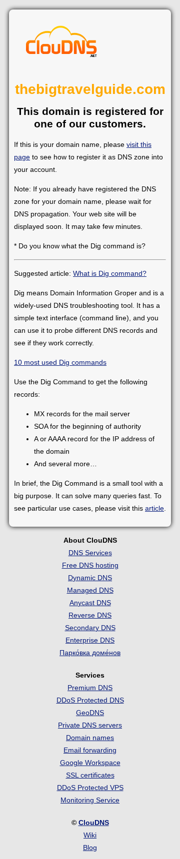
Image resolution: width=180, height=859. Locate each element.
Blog (90, 848)
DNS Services (90, 553)
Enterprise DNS (90, 640)
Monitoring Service (90, 800)
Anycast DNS (90, 603)
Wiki (90, 835)
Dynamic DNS (90, 578)
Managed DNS (90, 590)
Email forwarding (90, 750)
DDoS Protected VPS (90, 788)
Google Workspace (90, 763)
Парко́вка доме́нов (90, 653)
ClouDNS (93, 823)
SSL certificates (90, 775)
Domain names (90, 738)
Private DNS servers (90, 725)
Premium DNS (90, 688)
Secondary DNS (90, 628)
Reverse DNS (90, 615)
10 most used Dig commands (60, 362)
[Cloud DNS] (61, 43)
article (154, 508)
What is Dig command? (109, 273)
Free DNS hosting (90, 565)
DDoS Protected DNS (90, 700)
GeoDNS (90, 713)
